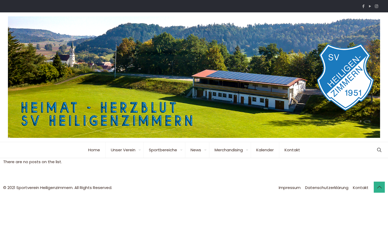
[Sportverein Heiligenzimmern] (194, 77)
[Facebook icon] (363, 6)
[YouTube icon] (370, 6)
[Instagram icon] (376, 6)
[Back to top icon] (379, 187)
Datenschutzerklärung (326, 187)
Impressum (290, 187)
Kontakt (360, 187)
